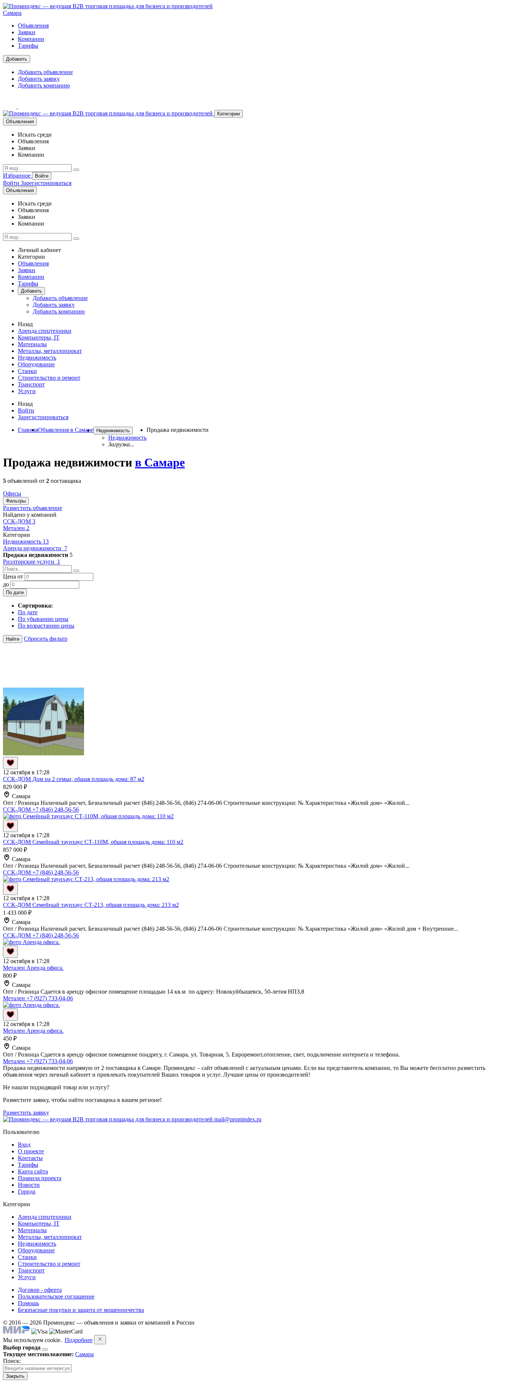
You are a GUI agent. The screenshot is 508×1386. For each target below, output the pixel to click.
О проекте (31, 1151)
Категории (228, 114)
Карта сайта (33, 1171)
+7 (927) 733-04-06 (49, 998)
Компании (31, 39)
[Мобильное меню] (24, 106)
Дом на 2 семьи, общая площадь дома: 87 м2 (88, 779)
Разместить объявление (32, 508)
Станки (27, 371)
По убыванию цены (43, 619)
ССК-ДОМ (19, 521)
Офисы (12, 493)
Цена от (13, 576)
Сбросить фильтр (45, 638)
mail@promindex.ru (237, 1119)
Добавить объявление (45, 72)
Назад (25, 324)
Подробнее (79, 1340)
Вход (24, 1144)
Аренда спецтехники (44, 331)
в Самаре (160, 462)
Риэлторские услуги (31, 561)
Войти (41, 176)
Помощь (28, 1303)
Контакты (30, 1158)
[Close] (45, 1349)
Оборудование (36, 364)
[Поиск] (76, 170)
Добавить (16, 59)
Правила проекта (39, 1178)
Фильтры (16, 501)
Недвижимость (37, 357)
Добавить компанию (44, 85)
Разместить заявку (26, 1112)
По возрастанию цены (46, 625)
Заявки (26, 32)
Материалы (32, 344)
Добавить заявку (39, 79)
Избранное (17, 175)
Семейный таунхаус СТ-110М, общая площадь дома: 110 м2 (107, 842)
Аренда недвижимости (35, 548)
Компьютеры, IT (39, 337)
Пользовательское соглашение (56, 1296)
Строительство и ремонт (49, 378)
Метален (16, 528)
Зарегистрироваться (46, 183)
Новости (29, 1185)
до (6, 584)
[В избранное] (10, 763)
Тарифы (28, 45)
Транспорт (31, 384)
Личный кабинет (39, 250)
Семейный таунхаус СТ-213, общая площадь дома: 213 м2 (105, 905)
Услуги (27, 391)
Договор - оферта (40, 1290)
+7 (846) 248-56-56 (55, 809)
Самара (12, 13)
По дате (15, 592)
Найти (12, 639)
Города (26, 1191)
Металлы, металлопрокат (50, 351)
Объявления (33, 25)
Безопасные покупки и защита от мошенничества (81, 1310)
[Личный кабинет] (10, 106)
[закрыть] (100, 1339)
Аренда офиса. (45, 968)
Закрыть (15, 1376)
